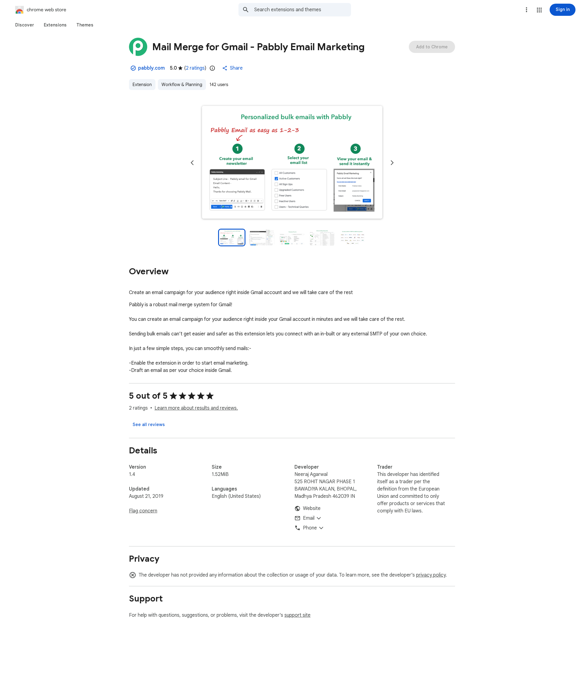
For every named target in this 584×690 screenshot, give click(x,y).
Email (309, 518)
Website (312, 508)
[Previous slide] (192, 163)
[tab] (24, 24)
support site (297, 615)
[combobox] (302, 9)
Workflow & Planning (182, 84)
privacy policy (431, 575)
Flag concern (143, 511)
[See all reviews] (149, 424)
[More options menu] (526, 10)
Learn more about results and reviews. (196, 408)
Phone (310, 528)
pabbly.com (151, 68)
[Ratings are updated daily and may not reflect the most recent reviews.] (212, 68)
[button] (539, 10)
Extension (142, 84)
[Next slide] (392, 163)
